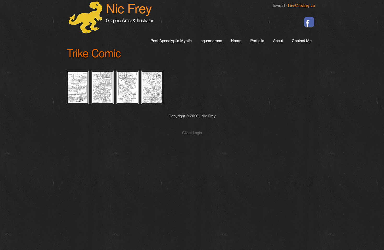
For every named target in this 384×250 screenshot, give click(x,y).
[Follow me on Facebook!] (309, 22)
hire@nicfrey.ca (301, 5)
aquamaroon (211, 40)
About (278, 40)
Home (236, 40)
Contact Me (302, 40)
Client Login (192, 132)
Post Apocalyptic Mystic (171, 40)
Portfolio (257, 40)
